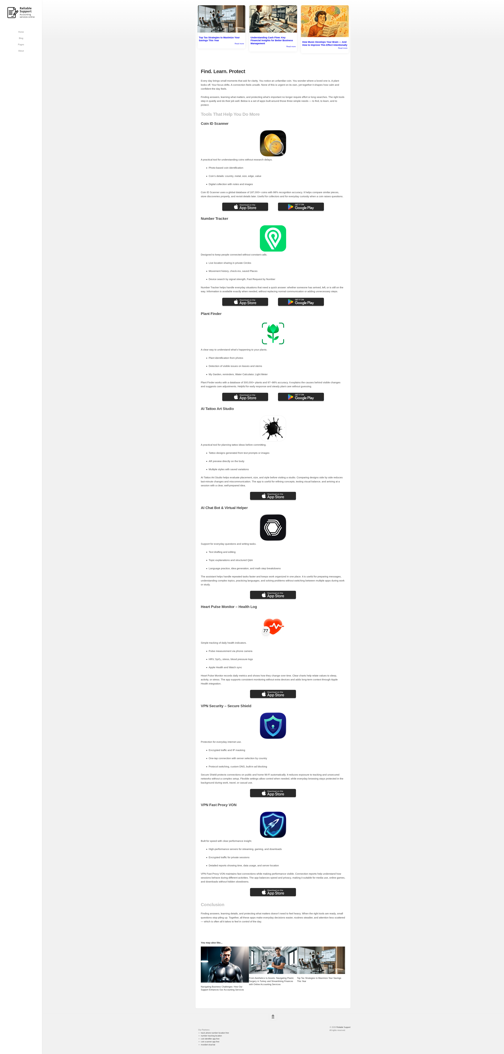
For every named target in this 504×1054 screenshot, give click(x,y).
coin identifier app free (210, 1039)
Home (21, 32)
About (21, 51)
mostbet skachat (208, 1045)
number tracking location (211, 1036)
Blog (21, 38)
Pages (21, 44)
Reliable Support (343, 1027)
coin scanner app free (210, 1041)
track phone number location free (215, 1033)
